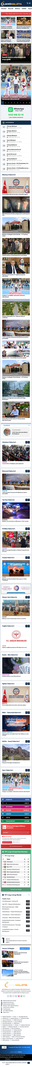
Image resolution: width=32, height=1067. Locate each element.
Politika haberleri (18, 1030)
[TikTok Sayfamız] (21, 996)
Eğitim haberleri (17, 1035)
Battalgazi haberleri (7, 1021)
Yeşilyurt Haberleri (7, 790)
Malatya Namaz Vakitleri (9, 1004)
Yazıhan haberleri (6, 1033)
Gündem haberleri (24, 1026)
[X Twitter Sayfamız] (10, 996)
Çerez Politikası (18, 1021)
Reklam (4, 1026)
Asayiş (4, 577)
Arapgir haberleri (14, 1018)
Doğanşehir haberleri (7, 1025)
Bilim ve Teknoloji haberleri (18, 1036)
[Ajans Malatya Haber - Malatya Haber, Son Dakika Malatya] (11, 3)
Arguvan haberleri (6, 1020)
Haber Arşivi (6, 1012)
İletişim (16, 1025)
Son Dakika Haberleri (8, 1010)
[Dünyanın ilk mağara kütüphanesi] (16, 752)
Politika (24, 8)
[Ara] (27, 3)
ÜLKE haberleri (5, 1040)
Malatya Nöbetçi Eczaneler (9, 1000)
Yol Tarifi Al (16, 842)
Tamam (8, 1059)
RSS (5, 1047)
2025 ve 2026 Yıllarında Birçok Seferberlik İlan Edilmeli (19, 433)
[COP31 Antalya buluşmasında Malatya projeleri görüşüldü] (16, 481)
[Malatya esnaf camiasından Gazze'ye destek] (16, 608)
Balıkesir (4, 519)
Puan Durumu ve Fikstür (8, 1007)
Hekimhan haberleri (13, 1026)
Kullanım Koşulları (25, 1018)
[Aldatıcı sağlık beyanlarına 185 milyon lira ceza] (16, 636)
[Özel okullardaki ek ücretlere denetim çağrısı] (16, 694)
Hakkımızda (5, 1018)
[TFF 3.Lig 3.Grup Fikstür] (29, 895)
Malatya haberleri (6, 1016)
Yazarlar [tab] (6, 425)
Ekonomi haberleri (15, 1028)
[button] (26, 442)
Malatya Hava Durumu (8, 1002)
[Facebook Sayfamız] (8, 996)
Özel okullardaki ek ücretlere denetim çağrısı (14, 705)
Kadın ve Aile (5, 674)
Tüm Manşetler (6, 1009)
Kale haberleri (5, 1028)
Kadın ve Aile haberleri (7, 1038)
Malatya (17, 8)
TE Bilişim (19, 1052)
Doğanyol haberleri (25, 1025)
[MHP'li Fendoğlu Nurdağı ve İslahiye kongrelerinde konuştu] (16, 539)
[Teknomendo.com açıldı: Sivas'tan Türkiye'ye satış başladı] (16, 723)
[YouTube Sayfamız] (18, 996)
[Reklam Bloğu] (16, 588)
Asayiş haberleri (19, 1038)
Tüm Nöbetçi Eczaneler (16, 846)
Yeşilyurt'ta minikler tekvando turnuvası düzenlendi (16, 791)
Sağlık (4, 645)
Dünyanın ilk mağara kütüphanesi (11, 762)
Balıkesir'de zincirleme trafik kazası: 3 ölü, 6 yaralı (15, 521)
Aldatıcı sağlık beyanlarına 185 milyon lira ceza (14, 647)
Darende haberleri (6, 1023)
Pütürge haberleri (6, 1031)
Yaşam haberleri (17, 1033)
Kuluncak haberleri (6, 1030)
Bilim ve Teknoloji (7, 732)
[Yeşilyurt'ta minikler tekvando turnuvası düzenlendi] (16, 781)
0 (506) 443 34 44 (7, 842)
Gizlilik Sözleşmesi (17, 1020)
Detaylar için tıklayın (16, 889)
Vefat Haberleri (6, 1036)
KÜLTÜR (4, 761)
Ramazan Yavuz (16, 430)
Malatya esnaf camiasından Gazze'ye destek (14, 618)
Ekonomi (10, 8)
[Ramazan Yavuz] (7, 432)
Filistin (4, 617)
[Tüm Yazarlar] (29, 425)
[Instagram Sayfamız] (13, 996)
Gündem (3, 8)
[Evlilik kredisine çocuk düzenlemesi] (16, 665)
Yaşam (30, 8)
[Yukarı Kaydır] (26, 442)
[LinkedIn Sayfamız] (16, 996)
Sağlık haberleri (17, 1031)
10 (29, 103)
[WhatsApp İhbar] (24, 996)
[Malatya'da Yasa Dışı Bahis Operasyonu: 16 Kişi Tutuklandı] (16, 568)
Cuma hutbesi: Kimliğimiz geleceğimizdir (13, 463)
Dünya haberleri (15, 1040)
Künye (14, 1016)
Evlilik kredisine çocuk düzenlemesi (11, 676)
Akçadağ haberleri (23, 1016)
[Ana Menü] (29, 3)
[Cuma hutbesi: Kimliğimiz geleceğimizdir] (16, 453)
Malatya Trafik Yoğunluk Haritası (10, 1005)
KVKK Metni (16, 1023)
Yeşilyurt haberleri (6, 1035)
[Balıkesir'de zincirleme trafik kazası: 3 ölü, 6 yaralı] (16, 510)
